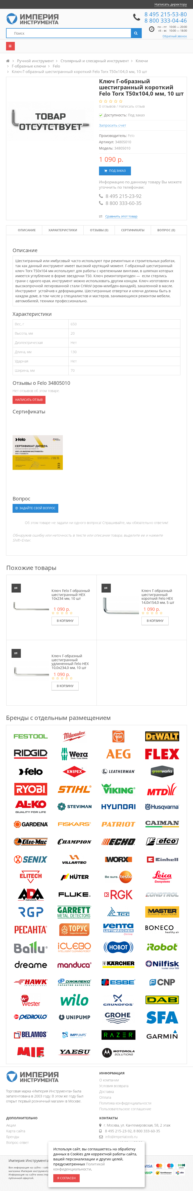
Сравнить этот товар (121, 216)
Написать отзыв (132, 106)
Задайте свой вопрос (37, 508)
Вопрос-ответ (17, 1142)
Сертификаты (132, 230)
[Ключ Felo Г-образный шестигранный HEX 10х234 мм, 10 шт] (34, 605)
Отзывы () (99, 230)
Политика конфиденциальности (125, 1103)
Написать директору (171, 4)
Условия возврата (113, 1085)
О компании (109, 1080)
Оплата (105, 1097)
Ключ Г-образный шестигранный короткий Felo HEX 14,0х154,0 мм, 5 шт (157, 596)
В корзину (65, 621)
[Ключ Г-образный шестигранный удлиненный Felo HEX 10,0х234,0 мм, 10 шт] (34, 670)
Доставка (106, 1091)
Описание (27, 230)
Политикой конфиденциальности (79, 1166)
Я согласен (66, 1178)
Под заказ (117, 171)
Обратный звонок (175, 36)
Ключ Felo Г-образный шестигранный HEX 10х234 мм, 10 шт (71, 594)
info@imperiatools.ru (121, 1136)
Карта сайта (15, 1131)
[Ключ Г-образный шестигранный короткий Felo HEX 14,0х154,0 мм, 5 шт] (124, 605)
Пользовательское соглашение (125, 1108)
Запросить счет (112, 125)
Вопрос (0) (166, 230)
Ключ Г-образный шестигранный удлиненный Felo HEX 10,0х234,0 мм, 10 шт (70, 661)
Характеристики (63, 230)
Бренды (12, 1136)
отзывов (108, 106)
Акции (11, 1125)
